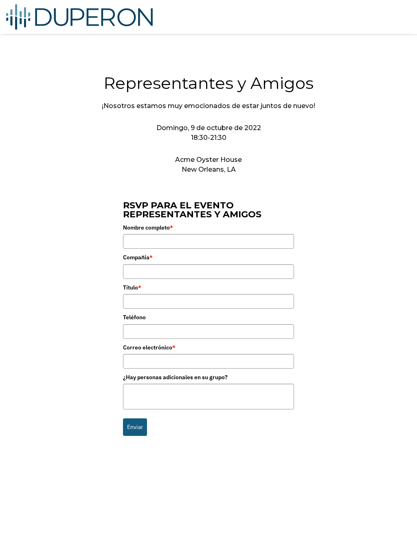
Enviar (135, 427)
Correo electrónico (149, 347)
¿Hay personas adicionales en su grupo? (175, 377)
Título (132, 287)
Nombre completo (148, 227)
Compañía (138, 257)
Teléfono (134, 317)
